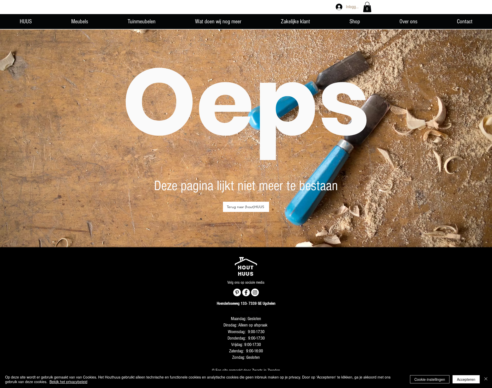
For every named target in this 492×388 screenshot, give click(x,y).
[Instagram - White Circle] (255, 292)
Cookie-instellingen (429, 379)
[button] (367, 7)
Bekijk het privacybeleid (68, 381)
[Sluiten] (486, 379)
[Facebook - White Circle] (246, 292)
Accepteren (466, 379)
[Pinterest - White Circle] (237, 292)
